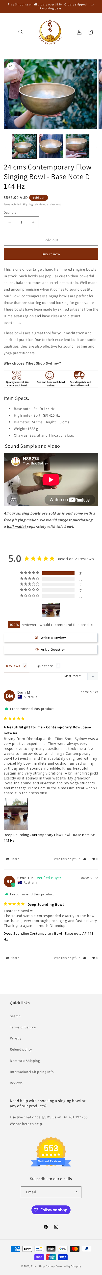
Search (15, 1016)
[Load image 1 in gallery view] (24, 146)
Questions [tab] (45, 666)
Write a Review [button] (53, 637)
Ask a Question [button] (53, 649)
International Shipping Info (32, 1072)
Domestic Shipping (25, 1060)
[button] (9, 32)
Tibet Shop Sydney (43, 1266)
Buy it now (51, 254)
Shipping (28, 204)
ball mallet (16, 526)
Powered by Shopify (68, 1266)
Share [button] (15, 859)
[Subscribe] (75, 1192)
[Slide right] (96, 147)
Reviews (16, 1083)
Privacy (15, 1038)
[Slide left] (5, 147)
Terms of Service (23, 1027)
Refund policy (21, 1049)
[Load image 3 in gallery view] (77, 146)
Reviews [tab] (13, 666)
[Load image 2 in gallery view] (51, 146)
